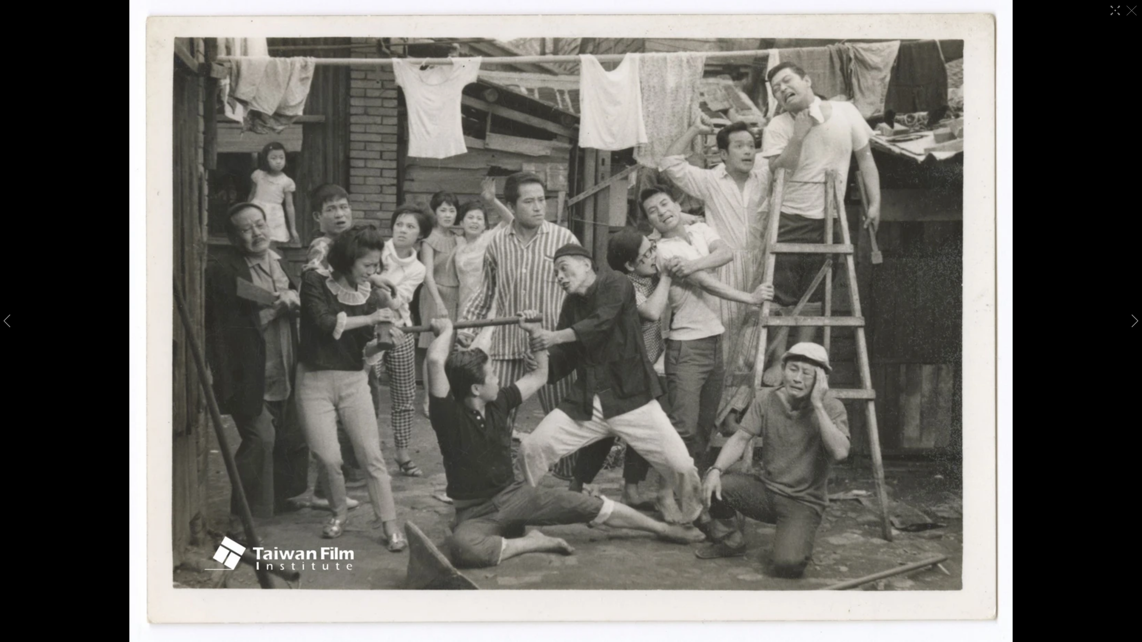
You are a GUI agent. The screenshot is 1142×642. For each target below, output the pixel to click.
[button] (7, 321)
